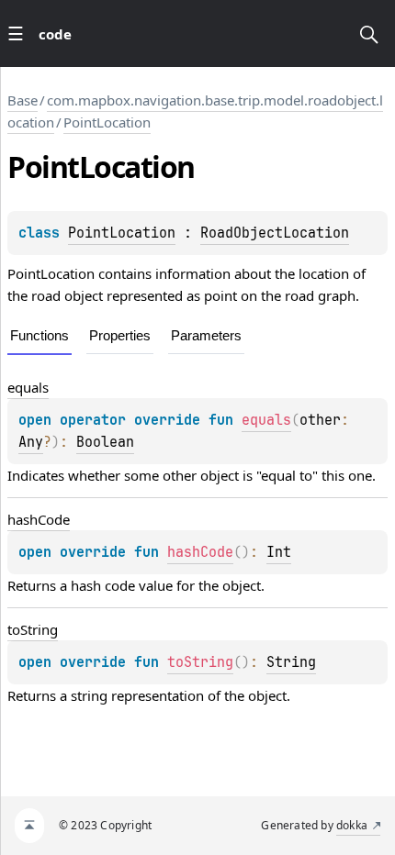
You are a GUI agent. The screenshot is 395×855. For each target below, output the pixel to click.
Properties (120, 335)
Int (278, 552)
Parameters (206, 335)
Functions (39, 335)
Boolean (105, 442)
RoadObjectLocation (274, 233)
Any (30, 442)
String (291, 662)
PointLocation (107, 122)
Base (22, 100)
